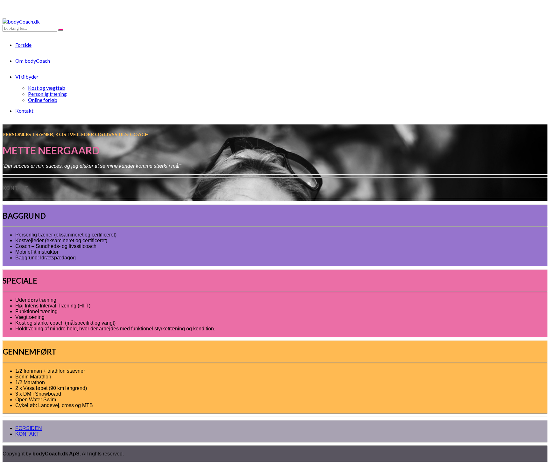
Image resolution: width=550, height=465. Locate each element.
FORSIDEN (28, 428)
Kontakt (24, 111)
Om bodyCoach (32, 61)
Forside (23, 45)
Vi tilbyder (27, 77)
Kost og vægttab (46, 88)
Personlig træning (47, 94)
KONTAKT (27, 434)
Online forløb (42, 100)
